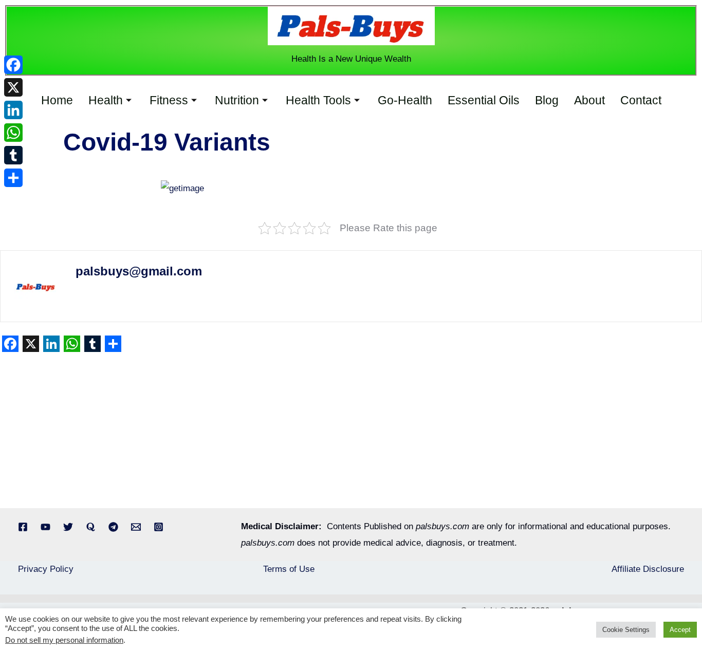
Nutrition (237, 100)
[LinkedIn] (13, 110)
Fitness (169, 100)
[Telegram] (113, 527)
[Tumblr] (13, 155)
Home (57, 100)
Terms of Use (289, 569)
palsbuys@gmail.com (139, 271)
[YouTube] (45, 527)
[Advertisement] (308, 432)
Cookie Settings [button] (626, 630)
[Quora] (91, 527)
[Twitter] (68, 527)
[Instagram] (158, 527)
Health (105, 100)
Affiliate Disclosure (648, 569)
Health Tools (318, 100)
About (589, 100)
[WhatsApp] (13, 132)
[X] (13, 87)
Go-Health (405, 100)
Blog (547, 100)
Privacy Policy (45, 569)
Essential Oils (484, 100)
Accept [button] (680, 630)
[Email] (136, 527)
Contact (640, 100)
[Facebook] (23, 527)
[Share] (13, 177)
